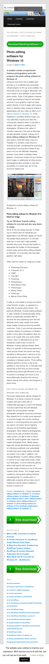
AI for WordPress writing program (18, 619)
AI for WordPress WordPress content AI (21, 616)
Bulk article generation (30, 642)
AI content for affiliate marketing (18, 590)
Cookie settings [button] (37, 655)
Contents (19, 19)
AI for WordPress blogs (15, 609)
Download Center (13, 24)
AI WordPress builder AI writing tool (19, 635)
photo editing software (15, 498)
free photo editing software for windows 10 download (23, 494)
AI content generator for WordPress (19, 597)
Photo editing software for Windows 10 (16, 56)
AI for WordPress (13, 600)
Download (30, 19)
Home (9, 19)
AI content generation (14, 593)
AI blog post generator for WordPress (20, 587)
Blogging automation (14, 642)
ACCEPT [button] (24, 659)
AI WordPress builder (14, 632)
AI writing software (13, 639)
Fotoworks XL (19, 491)
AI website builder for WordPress (18, 623)
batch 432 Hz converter (28, 639)
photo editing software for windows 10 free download (21, 504)
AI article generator (13, 583)
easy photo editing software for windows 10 (23, 492)
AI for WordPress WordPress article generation (23, 613)
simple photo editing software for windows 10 (22, 507)
